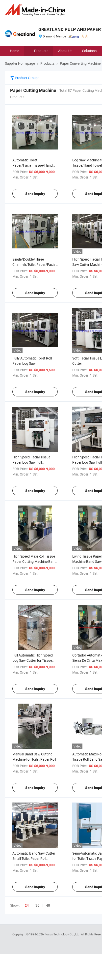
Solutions (89, 50)
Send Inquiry (35, 194)
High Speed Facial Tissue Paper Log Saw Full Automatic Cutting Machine (33, 462)
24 (27, 905)
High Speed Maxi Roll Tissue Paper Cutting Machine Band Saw (34, 561)
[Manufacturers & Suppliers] (36, 10)
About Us (65, 50)
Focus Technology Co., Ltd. (63, 934)
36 (37, 905)
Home (14, 50)
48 (48, 905)
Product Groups (26, 77)
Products (41, 50)
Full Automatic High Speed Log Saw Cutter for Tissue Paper (32, 660)
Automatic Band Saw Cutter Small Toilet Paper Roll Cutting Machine (33, 858)
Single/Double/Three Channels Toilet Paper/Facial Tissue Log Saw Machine (34, 264)
